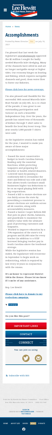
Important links (26, 326)
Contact (26, 334)
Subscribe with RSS (19, 375)
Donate (41, 423)
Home (8, 26)
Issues (25, 423)
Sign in (25, 410)
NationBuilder (27, 412)
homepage (13, 305)
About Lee (15, 423)
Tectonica (26, 414)
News (17, 26)
